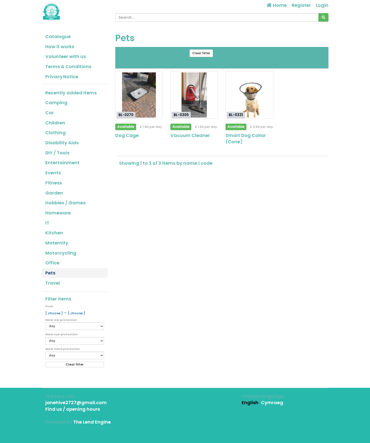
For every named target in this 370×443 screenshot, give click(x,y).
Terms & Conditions (68, 66)
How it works (59, 46)
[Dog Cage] (139, 95)
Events (53, 173)
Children (55, 123)
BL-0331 (236, 115)
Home (279, 5)
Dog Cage (127, 135)
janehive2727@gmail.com (76, 402)
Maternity (56, 243)
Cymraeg (272, 402)
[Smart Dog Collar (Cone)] (249, 95)
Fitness (53, 183)
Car (49, 112)
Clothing (55, 132)
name (190, 163)
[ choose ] (54, 313)
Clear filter (75, 364)
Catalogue (58, 36)
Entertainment (62, 162)
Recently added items (71, 93)
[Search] (323, 17)
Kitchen (54, 233)
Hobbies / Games (65, 203)
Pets (50, 273)
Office (52, 263)
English (250, 402)
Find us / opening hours (72, 409)
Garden (54, 193)
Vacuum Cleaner (190, 135)
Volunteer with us (65, 56)
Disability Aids (62, 143)
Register (301, 5)
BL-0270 (126, 115)
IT (47, 223)
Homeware (58, 213)
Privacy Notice (61, 76)
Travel (52, 283)
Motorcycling (60, 253)
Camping (56, 102)
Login (322, 5)
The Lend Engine (92, 422)
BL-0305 (181, 115)
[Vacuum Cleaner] (194, 95)
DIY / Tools (57, 153)
